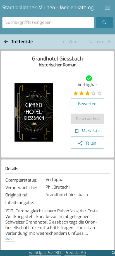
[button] (107, 7)
